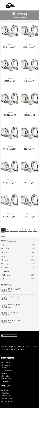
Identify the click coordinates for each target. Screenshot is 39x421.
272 (30, 229)
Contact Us (5, 393)
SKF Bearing (4, 260)
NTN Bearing (6, 365)
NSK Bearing (4, 267)
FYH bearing (4, 252)
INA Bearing (4, 245)
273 (35, 229)
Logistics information (8, 401)
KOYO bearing (5, 271)
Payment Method (7, 398)
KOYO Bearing (6, 368)
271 (25, 229)
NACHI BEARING (5, 249)
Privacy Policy (6, 396)
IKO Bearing (4, 256)
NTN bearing (4, 264)
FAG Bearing (4, 279)
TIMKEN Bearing (5, 275)
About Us (5, 390)
